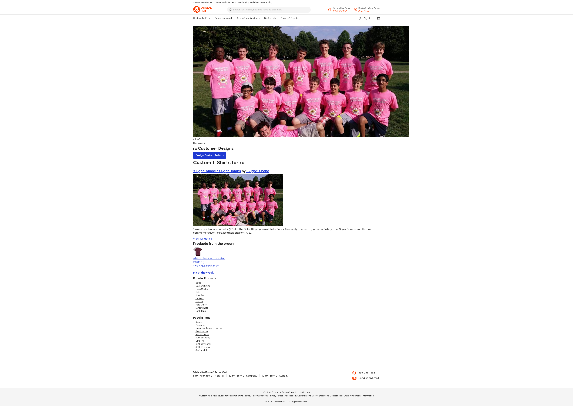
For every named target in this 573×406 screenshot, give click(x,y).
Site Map (305, 392)
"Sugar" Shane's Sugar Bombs (217, 171)
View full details (202, 238)
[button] (369, 11)
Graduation (201, 331)
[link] (202, 9)
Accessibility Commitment (298, 396)
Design (209, 155)
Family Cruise (202, 334)
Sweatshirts (201, 308)
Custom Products (272, 392)
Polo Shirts (201, 304)
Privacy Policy (251, 396)
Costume (200, 325)
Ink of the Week (203, 272)
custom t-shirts (235, 396)
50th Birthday (202, 337)
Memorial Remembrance (208, 328)
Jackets (199, 298)
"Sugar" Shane (257, 171)
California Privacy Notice (271, 396)
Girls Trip (200, 340)
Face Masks (201, 289)
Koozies (199, 301)
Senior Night (201, 350)
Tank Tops (200, 311)
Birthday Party (203, 344)
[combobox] (269, 10)
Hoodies (199, 295)
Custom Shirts (202, 286)
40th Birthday (202, 347)
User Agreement (320, 396)
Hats (197, 292)
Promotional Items (291, 392)
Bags (198, 282)
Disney (198, 322)
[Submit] (230, 10)
